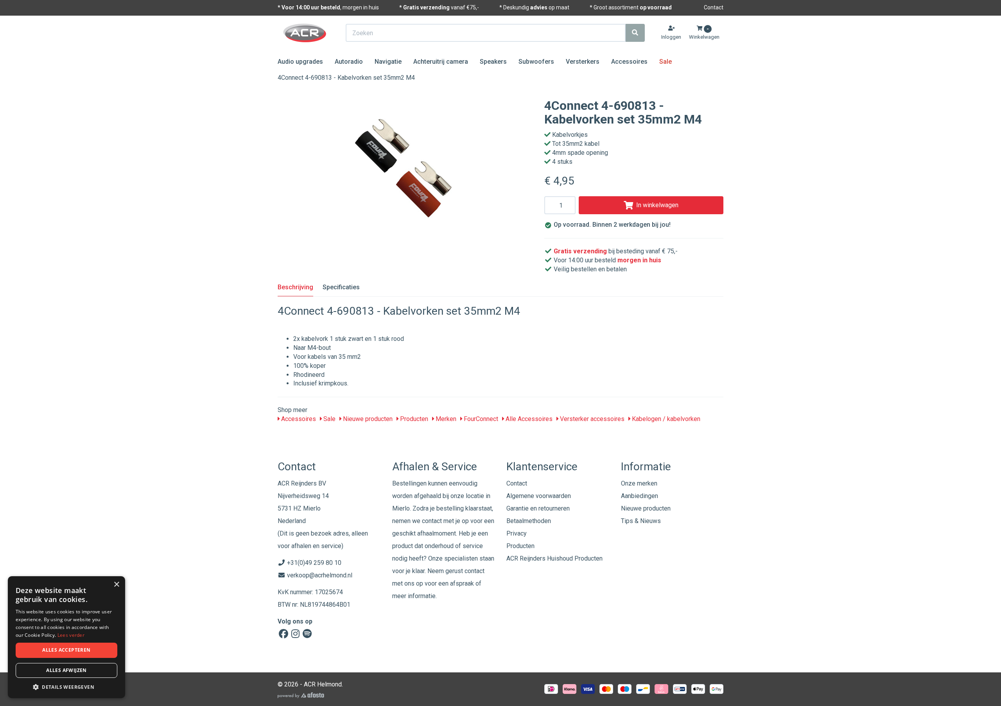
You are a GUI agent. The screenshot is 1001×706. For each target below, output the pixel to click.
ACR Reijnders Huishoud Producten (554, 558)
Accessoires (629, 61)
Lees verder (70, 635)
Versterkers (582, 61)
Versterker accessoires (591, 419)
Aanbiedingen (639, 496)
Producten (413, 419)
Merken (445, 419)
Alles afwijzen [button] (66, 670)
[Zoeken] (635, 33)
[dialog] (66, 637)
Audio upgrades (300, 61)
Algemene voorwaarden (538, 496)
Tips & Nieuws (641, 521)
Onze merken (639, 483)
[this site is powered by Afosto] (301, 695)
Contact (713, 7)
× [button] (116, 585)
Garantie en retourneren (538, 508)
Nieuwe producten (367, 419)
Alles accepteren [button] (66, 650)
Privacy (516, 533)
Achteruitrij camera (440, 61)
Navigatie (388, 61)
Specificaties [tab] (341, 287)
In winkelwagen (657, 205)
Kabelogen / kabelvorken (665, 419)
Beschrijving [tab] (295, 287)
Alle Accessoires (528, 419)
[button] (66, 686)
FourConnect (480, 419)
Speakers (493, 61)
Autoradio (349, 61)
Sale (665, 61)
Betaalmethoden (528, 521)
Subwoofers (536, 61)
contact (474, 571)
